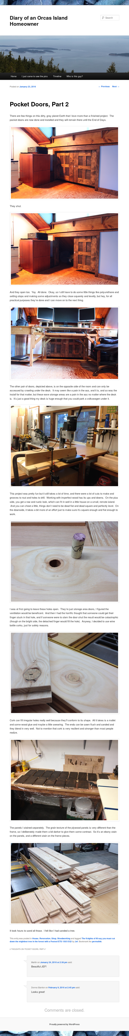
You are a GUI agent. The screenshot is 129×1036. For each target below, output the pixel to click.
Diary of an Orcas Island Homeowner (39, 20)
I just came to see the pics (35, 76)
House (35, 938)
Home (13, 76)
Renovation (44, 938)
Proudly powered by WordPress (64, 1024)
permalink (97, 941)
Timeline (57, 76)
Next (115, 86)
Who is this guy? (75, 76)
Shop (53, 938)
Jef (76, 941)
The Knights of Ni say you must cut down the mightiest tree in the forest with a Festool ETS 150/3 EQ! (62, 940)
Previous (104, 86)
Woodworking (63, 938)
